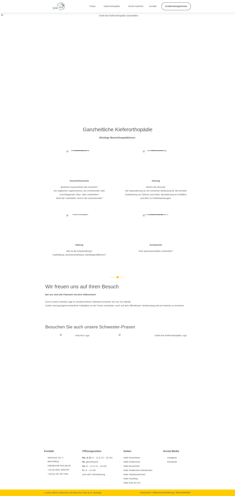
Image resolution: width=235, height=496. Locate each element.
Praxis (92, 6)
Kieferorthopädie (112, 6)
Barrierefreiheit (183, 492)
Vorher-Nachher (135, 6)
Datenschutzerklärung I (164, 492)
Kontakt (153, 6)
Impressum (145, 492)
